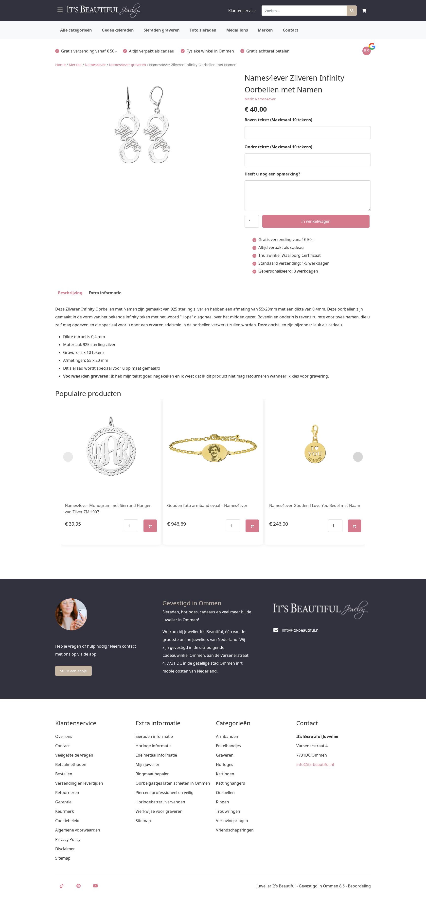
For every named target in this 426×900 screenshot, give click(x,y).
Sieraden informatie (154, 736)
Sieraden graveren (162, 30)
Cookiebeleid (67, 820)
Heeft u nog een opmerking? (272, 174)
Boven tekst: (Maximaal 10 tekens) (278, 119)
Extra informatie (105, 292)
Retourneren (67, 792)
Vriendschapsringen (235, 830)
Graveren (224, 755)
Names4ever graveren (127, 64)
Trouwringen (228, 811)
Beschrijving (70, 292)
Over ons (63, 736)
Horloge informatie (154, 745)
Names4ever (95, 64)
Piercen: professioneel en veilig (165, 792)
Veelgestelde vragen (74, 755)
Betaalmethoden (70, 764)
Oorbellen (225, 792)
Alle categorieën (76, 30)
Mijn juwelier (148, 764)
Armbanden (227, 736)
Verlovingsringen (232, 820)
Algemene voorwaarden (77, 830)
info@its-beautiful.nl (315, 764)
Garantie (63, 802)
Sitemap (63, 858)
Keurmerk (64, 811)
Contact (290, 30)
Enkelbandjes (228, 745)
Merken (265, 30)
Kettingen (225, 774)
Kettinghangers (230, 783)
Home (60, 64)
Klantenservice (242, 10)
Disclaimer (65, 848)
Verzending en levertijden (79, 783)
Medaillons (237, 30)
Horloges (224, 764)
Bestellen (63, 774)
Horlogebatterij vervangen (160, 802)
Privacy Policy (67, 839)
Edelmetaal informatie (156, 755)
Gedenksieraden (118, 30)
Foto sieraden (203, 30)
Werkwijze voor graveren (159, 811)
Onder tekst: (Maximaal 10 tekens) (278, 147)
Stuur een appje (73, 671)
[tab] (70, 293)
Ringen (222, 802)
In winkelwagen (316, 221)
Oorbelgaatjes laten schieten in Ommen (173, 783)
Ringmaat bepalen (153, 774)
